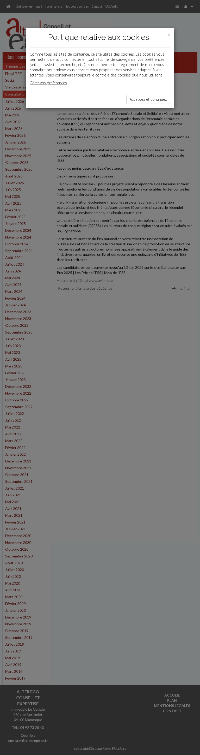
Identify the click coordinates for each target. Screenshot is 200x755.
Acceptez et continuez (148, 99)
